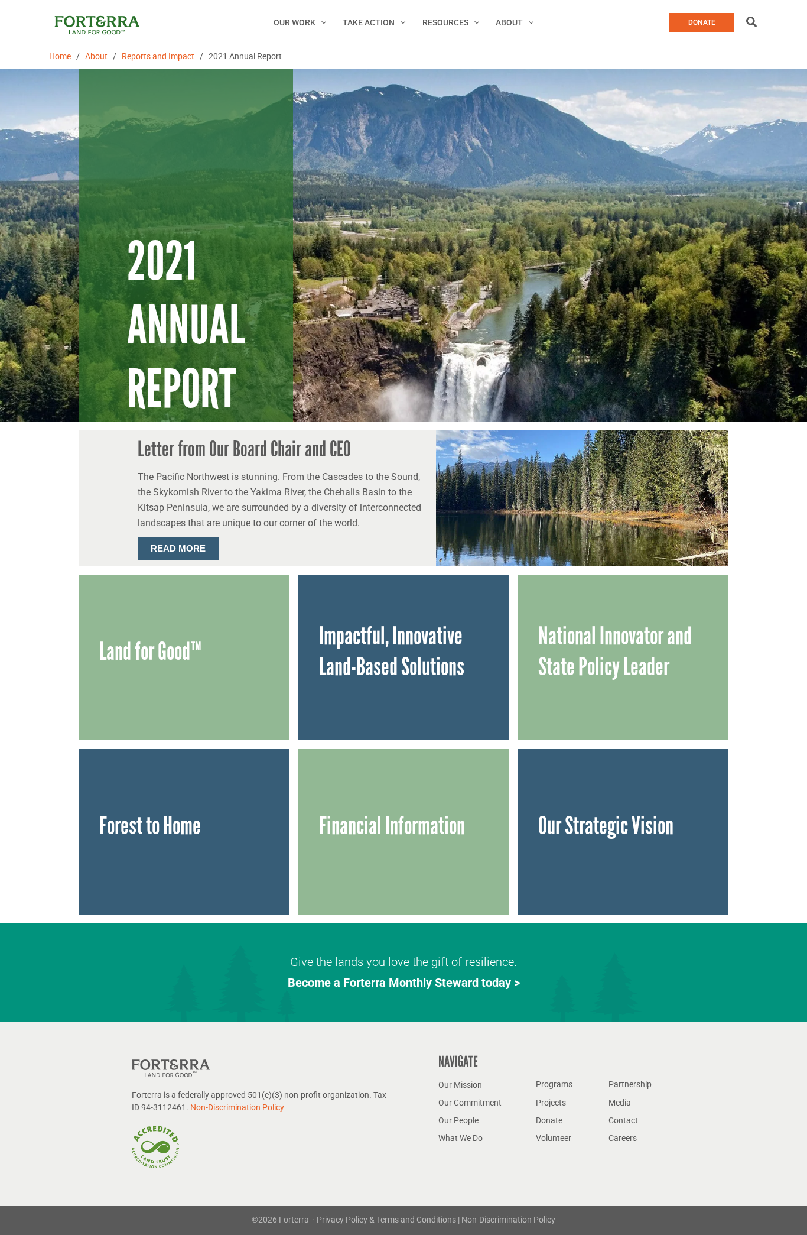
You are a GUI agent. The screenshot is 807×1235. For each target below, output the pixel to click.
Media (619, 1102)
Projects (551, 1102)
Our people (458, 1120)
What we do (460, 1138)
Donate (549, 1120)
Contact (623, 1120)
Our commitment (470, 1102)
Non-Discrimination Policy (237, 1107)
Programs (554, 1084)
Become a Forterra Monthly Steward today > (404, 982)
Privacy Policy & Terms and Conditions (387, 1219)
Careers (622, 1138)
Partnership (630, 1084)
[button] (320, 22)
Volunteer (553, 1138)
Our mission (460, 1085)
